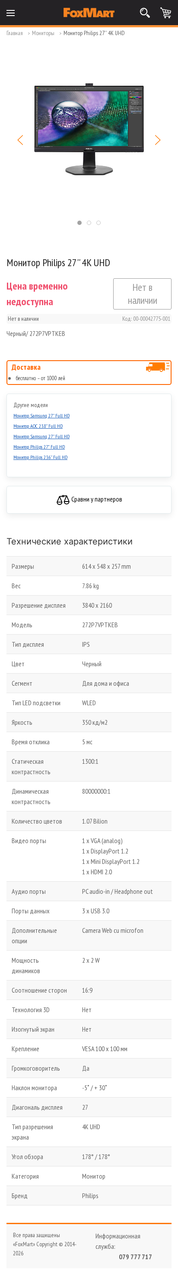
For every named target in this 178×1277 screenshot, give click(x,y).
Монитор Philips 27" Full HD (39, 446)
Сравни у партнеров (96, 499)
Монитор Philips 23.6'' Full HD (40, 457)
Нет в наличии (142, 293)
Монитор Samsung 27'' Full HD (41, 415)
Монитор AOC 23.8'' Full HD (38, 426)
